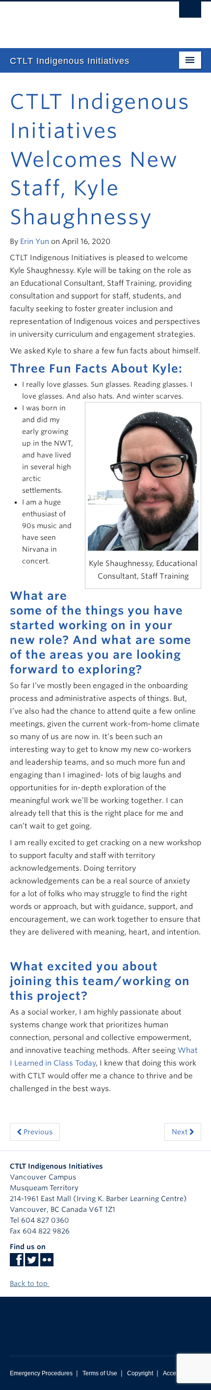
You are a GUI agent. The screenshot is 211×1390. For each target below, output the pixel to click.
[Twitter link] (31, 1263)
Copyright (140, 1373)
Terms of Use (99, 1373)
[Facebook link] (16, 1263)
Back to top (30, 1283)
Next (180, 1132)
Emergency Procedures (41, 1373)
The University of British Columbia (77, 20)
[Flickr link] (46, 1263)
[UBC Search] (190, 12)
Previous (37, 1132)
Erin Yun (34, 241)
